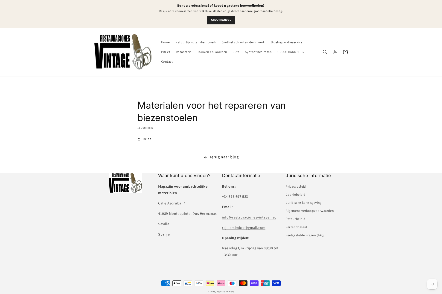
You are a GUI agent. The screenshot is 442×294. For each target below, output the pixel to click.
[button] (290, 52)
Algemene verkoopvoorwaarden (310, 211)
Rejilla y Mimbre (225, 291)
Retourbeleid (295, 219)
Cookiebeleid (295, 194)
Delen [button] (147, 139)
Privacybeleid (296, 186)
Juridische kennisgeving (304, 203)
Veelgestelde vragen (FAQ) (305, 235)
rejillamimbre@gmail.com (243, 227)
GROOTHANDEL (221, 20)
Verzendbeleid (296, 227)
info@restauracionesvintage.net (249, 217)
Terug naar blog (224, 157)
